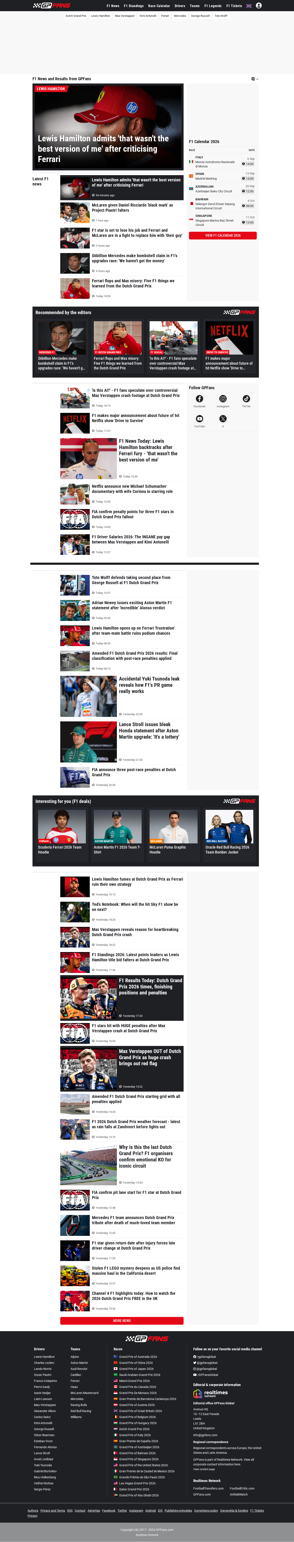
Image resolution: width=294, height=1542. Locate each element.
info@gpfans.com (205, 1435)
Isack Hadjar (42, 1393)
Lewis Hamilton (100, 15)
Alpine (75, 1356)
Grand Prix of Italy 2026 (135, 1435)
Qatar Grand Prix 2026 (134, 1489)
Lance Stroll (42, 1453)
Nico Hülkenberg (45, 1477)
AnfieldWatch (239, 1494)
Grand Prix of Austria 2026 (137, 1405)
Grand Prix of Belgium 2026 (137, 1417)
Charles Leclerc (44, 1362)
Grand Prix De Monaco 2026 (138, 1393)
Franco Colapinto (45, 1381)
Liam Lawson (43, 1399)
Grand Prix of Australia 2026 (138, 1356)
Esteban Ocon (43, 1441)
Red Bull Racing (81, 1411)
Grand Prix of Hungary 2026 (138, 1423)
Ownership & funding (234, 1510)
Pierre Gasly (42, 1387)
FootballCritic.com (242, 1488)
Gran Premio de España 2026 (138, 1441)
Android (150, 1510)
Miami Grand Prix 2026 (134, 1381)
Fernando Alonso (45, 1447)
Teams (195, 6)
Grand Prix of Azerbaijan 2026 (139, 1447)
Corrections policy (206, 1510)
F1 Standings (134, 6)
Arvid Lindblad (43, 1459)
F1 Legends (213, 6)
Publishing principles (178, 1510)
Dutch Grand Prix (76, 15)
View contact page (204, 1469)
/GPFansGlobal (207, 1375)
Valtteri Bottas (43, 1483)
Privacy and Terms (52, 1510)
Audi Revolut (79, 1369)
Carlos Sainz (42, 1417)
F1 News (113, 6)
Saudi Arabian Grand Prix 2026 (139, 1375)
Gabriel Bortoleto (45, 1471)
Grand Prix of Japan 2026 (136, 1369)
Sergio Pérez (42, 1489)
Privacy (32, 1515)
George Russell (200, 15)
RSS (70, 1510)
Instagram (136, 1510)
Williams (76, 1417)
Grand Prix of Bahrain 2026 (137, 1453)
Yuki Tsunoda (43, 1465)
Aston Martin (79, 1362)
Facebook (108, 1510)
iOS (160, 1510)
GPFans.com (202, 1494)
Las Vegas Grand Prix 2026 (137, 1483)
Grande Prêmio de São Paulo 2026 (142, 1477)
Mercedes (180, 15)
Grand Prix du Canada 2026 (137, 1387)
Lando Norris (42, 1369)
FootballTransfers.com (208, 1488)
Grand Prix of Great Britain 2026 (140, 1411)
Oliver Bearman (44, 1435)
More (122, 1321)
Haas (74, 1387)
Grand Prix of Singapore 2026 (139, 1459)
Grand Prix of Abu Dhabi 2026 (139, 1495)
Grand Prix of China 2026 (136, 1362)
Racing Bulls (79, 1405)
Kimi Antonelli (148, 15)
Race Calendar (159, 6)
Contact (80, 1510)
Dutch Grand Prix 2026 (134, 1429)
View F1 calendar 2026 (223, 235)
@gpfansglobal (206, 1362)
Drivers (180, 6)
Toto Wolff (221, 15)
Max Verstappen (125, 15)
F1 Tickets (234, 6)
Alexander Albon (45, 1411)
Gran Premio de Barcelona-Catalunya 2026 (147, 1399)
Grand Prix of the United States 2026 (143, 1465)
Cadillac (76, 1375)
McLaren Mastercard (85, 1393)
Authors (33, 1510)
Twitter (122, 1510)
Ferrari (165, 15)
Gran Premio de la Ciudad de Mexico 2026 (147, 1471)
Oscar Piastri (42, 1375)
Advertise (94, 1510)
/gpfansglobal (206, 1356)
